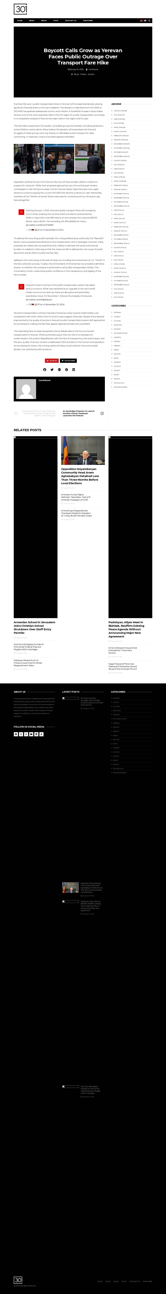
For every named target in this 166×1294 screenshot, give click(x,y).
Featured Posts (120, 333)
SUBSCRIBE (88, 20)
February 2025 (120, 185)
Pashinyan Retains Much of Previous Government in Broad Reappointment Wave (28, 663)
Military (117, 354)
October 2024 (120, 202)
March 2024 (119, 223)
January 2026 (119, 140)
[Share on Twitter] (52, 370)
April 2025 (118, 177)
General (117, 337)
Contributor (93, 69)
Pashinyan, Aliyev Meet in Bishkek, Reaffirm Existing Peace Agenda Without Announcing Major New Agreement (126, 629)
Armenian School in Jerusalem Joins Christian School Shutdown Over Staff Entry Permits (92, 701)
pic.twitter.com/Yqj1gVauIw (39, 300)
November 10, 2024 (55, 304)
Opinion (117, 362)
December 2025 (120, 144)
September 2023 (120, 243)
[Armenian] (141, 20)
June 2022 (118, 293)
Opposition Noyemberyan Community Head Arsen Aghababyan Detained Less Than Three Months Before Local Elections (80, 476)
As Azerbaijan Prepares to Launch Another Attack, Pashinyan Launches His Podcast (79, 413)
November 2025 (120, 148)
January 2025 (119, 189)
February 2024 (120, 227)
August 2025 (119, 160)
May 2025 (117, 173)
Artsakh (117, 312)
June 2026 (118, 119)
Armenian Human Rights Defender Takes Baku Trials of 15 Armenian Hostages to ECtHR (76, 497)
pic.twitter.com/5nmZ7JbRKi (39, 225)
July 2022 (117, 289)
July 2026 (117, 115)
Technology (119, 383)
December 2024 (120, 194)
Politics (83, 74)
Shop (55, 20)
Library (117, 346)
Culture (117, 321)
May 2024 (117, 214)
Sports (117, 379)
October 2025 (120, 152)
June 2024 (118, 210)
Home (19, 20)
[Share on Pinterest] (66, 370)
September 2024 (120, 206)
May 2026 (117, 123)
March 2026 (119, 131)
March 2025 (118, 181)
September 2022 (120, 285)
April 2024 (118, 218)
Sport (116, 375)
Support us (70, 20)
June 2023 (118, 256)
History (117, 341)
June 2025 (118, 169)
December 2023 (120, 235)
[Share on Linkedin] (73, 370)
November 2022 (120, 276)
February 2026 (120, 136)
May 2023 (117, 260)
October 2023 (120, 239)
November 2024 (120, 198)
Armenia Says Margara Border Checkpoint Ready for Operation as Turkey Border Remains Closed (76, 513)
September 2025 (120, 156)
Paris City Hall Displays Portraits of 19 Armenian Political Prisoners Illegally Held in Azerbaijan (29, 647)
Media (44, 20)
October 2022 (120, 281)
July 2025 (117, 165)
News (31, 20)
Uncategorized (120, 387)
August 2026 (119, 111)
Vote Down (70, 361)
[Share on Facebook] (44, 370)
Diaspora (118, 325)
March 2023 (119, 268)
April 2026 (118, 127)
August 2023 (119, 247)
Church (117, 317)
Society (91, 74)
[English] (145, 20)
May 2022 (117, 297)
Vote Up (53, 361)
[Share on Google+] (59, 370)
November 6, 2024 (54, 230)
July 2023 (117, 252)
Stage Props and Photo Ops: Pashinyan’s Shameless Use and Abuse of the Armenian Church (123, 666)
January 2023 (119, 272)
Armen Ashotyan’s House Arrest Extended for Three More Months (123, 650)
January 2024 (119, 231)
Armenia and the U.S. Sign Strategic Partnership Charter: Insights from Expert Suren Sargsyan (39, 413)
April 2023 (118, 264)
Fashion (117, 329)
